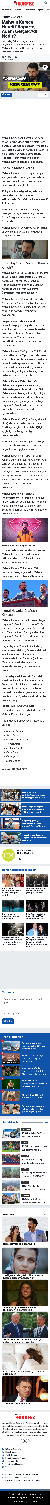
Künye (37, 1480)
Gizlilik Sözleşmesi (12, 1480)
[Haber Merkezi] (8, 855)
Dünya (26, 1477)
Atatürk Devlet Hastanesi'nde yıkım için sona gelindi (33, 1201)
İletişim (27, 1480)
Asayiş (19, 1474)
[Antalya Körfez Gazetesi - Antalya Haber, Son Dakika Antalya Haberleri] (24, 3)
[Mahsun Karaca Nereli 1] (25, 529)
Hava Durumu (11, 1452)
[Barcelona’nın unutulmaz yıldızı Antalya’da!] (13, 906)
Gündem (6, 9)
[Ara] (45, 3)
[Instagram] (30, 1441)
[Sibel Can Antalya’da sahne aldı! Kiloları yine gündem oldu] (37, 880)
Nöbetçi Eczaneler (13, 1449)
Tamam (34, 1501)
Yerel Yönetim (32, 1474)
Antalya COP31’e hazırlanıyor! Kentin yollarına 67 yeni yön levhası (33, 1135)
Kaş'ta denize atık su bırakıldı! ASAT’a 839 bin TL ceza (34, 1175)
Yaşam (25, 1156)
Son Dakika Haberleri (14, 1464)
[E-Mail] (19, 859)
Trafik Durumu (11, 1455)
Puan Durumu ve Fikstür (15, 1458)
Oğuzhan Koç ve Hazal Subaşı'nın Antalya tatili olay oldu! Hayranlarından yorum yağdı (36, 942)
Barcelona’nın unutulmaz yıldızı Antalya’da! (10, 916)
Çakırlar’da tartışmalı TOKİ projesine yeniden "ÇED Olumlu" (33, 1188)
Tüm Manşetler (12, 1461)
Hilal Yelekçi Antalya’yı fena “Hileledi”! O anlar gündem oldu (36, 916)
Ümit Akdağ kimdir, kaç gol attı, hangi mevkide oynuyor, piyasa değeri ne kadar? (34, 1148)
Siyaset (19, 9)
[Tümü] (46, 1122)
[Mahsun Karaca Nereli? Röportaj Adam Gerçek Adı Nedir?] (25, 76)
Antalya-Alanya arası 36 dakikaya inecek (33, 1161)
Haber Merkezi (25, 853)
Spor (40, 9)
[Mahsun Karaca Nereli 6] (25, 593)
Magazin (18, 17)
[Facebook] (20, 1441)
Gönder (8, 1021)
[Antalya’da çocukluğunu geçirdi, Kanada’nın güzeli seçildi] (13, 880)
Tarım (16, 1477)
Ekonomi (30, 9)
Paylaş (8, 94)
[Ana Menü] (3, 3)
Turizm (7, 1477)
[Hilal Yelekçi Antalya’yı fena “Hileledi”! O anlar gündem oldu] (37, 906)
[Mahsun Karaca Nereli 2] (25, 249)
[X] (25, 1441)
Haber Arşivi (10, 1467)
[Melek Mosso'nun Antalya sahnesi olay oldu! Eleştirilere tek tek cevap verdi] (13, 929)
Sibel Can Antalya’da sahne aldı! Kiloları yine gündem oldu (36, 890)
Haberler (6, 17)
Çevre (25, 1169)
